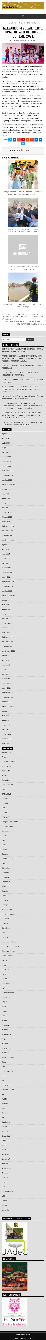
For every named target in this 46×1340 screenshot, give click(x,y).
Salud (4, 1117)
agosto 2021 (6, 711)
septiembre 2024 (8, 540)
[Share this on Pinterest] (23, 139)
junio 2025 (6, 498)
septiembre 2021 (8, 706)
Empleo (5, 900)
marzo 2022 (6, 679)
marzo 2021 (6, 734)
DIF (3, 863)
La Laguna (6, 1011)
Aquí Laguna (7, 766)
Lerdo (4, 1016)
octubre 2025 (7, 480)
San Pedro (6, 1122)
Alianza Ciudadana (9, 762)
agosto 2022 (6, 656)
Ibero (4, 965)
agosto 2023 (6, 600)
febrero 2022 (7, 683)
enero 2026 (6, 466)
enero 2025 (6, 522)
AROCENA (6, 771)
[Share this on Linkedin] (40, 139)
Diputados (6, 868)
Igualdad (5, 979)
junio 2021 (6, 720)
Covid (4, 835)
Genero (5, 937)
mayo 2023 (6, 614)
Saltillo (4, 1113)
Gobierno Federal (8, 951)
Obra (4, 1062)
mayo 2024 (6, 558)
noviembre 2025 (8, 475)
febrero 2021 (7, 739)
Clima (4, 808)
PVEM (4, 1099)
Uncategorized (7, 1191)
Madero (5, 1020)
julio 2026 (5, 438)
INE (3, 988)
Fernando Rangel (8, 914)
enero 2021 (6, 743)
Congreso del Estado (10, 822)
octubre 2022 (7, 646)
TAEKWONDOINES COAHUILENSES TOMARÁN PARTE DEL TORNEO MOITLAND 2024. (23, 32)
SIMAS (4, 1145)
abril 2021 (5, 729)
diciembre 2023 (8, 582)
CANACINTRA (7, 785)
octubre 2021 (7, 702)
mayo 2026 (6, 448)
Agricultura (6, 752)
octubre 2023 (7, 591)
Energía (5, 905)
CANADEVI (6, 794)
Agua (4, 757)
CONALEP (6, 817)
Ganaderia (6, 928)
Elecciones (6, 896)
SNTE (4, 1150)
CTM (3, 840)
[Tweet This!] (10, 139)
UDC (3, 1187)
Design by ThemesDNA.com (23, 1338)
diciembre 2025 (8, 471)
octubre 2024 (7, 535)
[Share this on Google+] (19, 139)
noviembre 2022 (8, 642)
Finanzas (5, 919)
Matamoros (6, 1034)
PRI (3, 1080)
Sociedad (5, 1154)
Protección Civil (8, 1090)
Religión (5, 1104)
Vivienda (5, 1210)
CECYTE (5, 799)
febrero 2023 (7, 628)
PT (3, 1094)
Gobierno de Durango (10, 946)
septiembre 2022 (8, 651)
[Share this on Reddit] (27, 139)
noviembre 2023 (8, 586)
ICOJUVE (5, 970)
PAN (3, 1067)
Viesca (4, 1205)
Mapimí (5, 1030)
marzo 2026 (6, 457)
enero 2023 (6, 632)
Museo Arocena (8, 1057)
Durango (5, 872)
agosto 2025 (6, 489)
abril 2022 (5, 674)
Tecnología (6, 1159)
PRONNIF (6, 1085)
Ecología (5, 877)
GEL (3, 933)
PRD (3, 1076)
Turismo (5, 1173)
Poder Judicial (7, 1071)
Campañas (6, 780)
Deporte (19, 23)
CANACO (5, 789)
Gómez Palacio (7, 956)
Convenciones (7, 826)
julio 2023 (5, 605)
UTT (3, 1196)
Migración (6, 1048)
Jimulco (5, 1006)
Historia (5, 960)
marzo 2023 (6, 623)
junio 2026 (6, 443)
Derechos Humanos (9, 859)
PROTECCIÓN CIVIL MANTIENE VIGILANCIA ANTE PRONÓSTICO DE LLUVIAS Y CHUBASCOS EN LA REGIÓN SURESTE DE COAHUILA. (22, 415)
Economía (6, 882)
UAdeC (4, 1182)
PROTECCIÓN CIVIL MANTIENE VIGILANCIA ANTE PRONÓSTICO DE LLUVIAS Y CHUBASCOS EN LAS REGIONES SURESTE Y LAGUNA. (22, 358)
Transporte (6, 1168)
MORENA (5, 1053)
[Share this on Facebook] (14, 139)
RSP (3, 1108)
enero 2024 (6, 577)
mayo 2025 (6, 503)
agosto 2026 (7, 434)
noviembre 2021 (8, 697)
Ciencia (5, 803)
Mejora (4, 1039)
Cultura (4, 845)
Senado (5, 1141)
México (5, 1043)
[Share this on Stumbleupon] (32, 139)
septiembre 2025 (8, 485)
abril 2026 (6, 452)
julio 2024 (5, 549)
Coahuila (13, 23)
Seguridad (6, 1136)
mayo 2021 (6, 725)
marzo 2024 (6, 568)
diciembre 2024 (8, 526)
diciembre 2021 (8, 693)
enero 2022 (6, 688)
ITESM (4, 1002)
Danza (4, 849)
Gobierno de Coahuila (29, 23)
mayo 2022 (6, 669)
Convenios (6, 831)
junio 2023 (6, 609)
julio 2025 (5, 494)
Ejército (5, 891)
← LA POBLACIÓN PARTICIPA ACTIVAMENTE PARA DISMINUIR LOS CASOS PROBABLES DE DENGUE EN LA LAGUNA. (22, 316)
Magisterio (6, 1025)
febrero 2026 (7, 461)
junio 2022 (6, 665)
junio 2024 (6, 554)
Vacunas (5, 1201)
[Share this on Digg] (36, 139)
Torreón (5, 1164)
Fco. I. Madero (7, 909)
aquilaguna (15, 40)
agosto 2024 (6, 545)
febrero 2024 (7, 572)
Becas (4, 775)
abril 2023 (5, 619)
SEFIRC (5, 1131)
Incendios (6, 983)
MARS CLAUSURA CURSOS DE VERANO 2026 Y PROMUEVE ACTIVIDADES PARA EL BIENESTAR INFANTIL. (20, 389)
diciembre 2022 (8, 637)
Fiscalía (5, 923)
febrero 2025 (7, 517)
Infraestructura (8, 993)
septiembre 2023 (8, 596)
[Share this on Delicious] (23, 143)
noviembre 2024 (8, 531)
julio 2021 (5, 716)
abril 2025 (5, 508)
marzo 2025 (6, 512)
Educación (6, 886)
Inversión (6, 997)
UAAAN (5, 1177)
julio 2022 (5, 660)
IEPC (4, 974)
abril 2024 (5, 563)
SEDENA (5, 1127)
